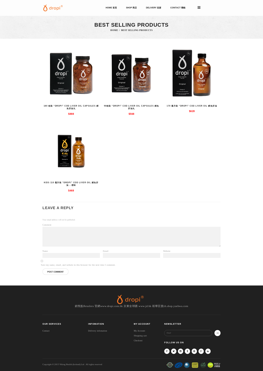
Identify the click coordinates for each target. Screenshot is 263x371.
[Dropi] (53, 7)
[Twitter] (173, 351)
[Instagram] (180, 351)
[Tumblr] (187, 351)
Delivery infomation (97, 331)
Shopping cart (140, 336)
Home (114, 30)
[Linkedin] (208, 351)
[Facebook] (167, 351)
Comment (46, 225)
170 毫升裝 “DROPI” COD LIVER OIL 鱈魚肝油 (192, 106)
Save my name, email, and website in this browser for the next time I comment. (78, 265)
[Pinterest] (194, 351)
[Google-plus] (201, 351)
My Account (139, 331)
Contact (46, 331)
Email (106, 251)
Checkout (138, 340)
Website (166, 251)
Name (45, 251)
